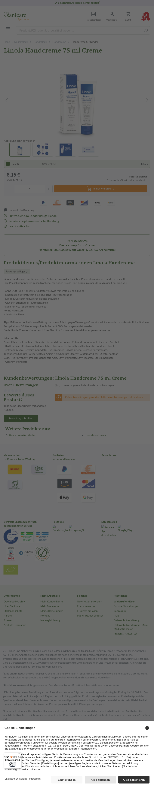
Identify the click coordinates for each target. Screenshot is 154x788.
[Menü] (19, 754)
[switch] (12, 764)
